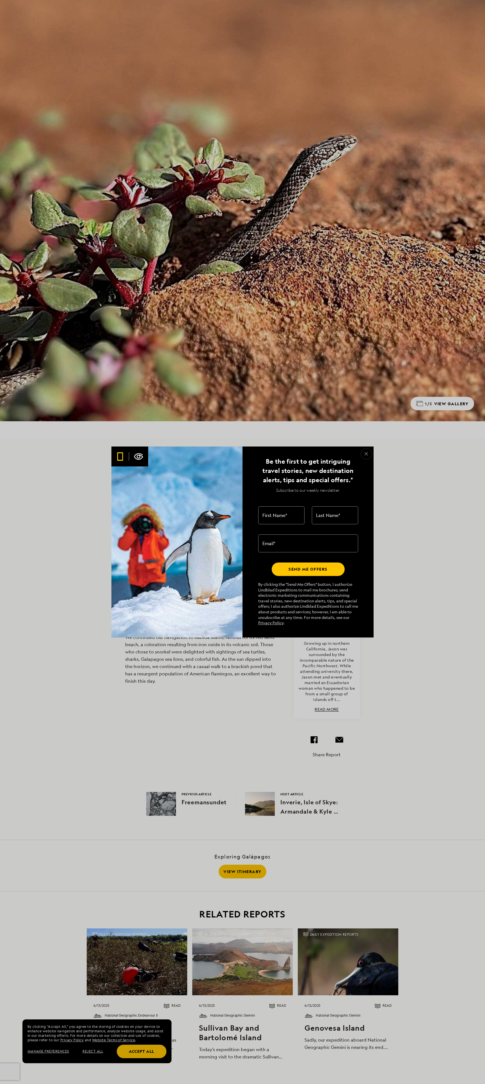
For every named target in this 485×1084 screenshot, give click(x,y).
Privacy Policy (270, 622)
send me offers (308, 569)
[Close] (366, 453)
